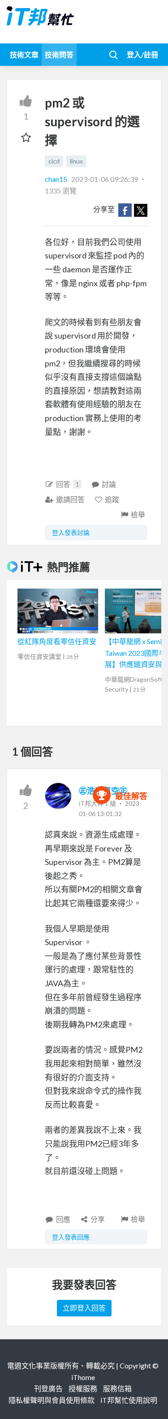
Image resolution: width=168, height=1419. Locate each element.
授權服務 (83, 1388)
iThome (83, 1377)
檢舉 (138, 514)
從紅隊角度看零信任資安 (56, 641)
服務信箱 (117, 1388)
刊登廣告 (48, 1388)
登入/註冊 (142, 54)
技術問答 (59, 54)
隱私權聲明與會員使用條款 (52, 1400)
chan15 (57, 179)
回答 (67, 484)
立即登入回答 (84, 1307)
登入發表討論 (71, 532)
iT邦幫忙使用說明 (128, 1400)
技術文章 (24, 54)
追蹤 (112, 499)
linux (76, 161)
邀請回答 (70, 499)
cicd (54, 161)
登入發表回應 (71, 1237)
